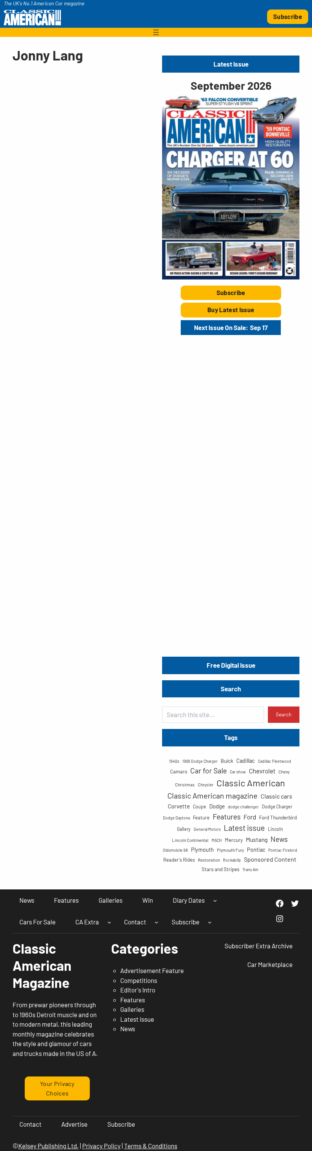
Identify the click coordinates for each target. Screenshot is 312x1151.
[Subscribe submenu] (210, 922)
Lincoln (275, 829)
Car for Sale (208, 770)
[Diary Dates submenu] (215, 900)
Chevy (284, 771)
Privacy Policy (101, 1145)
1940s (174, 761)
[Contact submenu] (156, 922)
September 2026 (231, 85)
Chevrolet (262, 771)
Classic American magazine (212, 795)
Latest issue (244, 827)
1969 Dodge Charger (200, 761)
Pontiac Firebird (282, 850)
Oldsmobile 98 (175, 850)
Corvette (179, 806)
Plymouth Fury (230, 850)
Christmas (185, 784)
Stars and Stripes (220, 869)
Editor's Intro (137, 990)
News (279, 839)
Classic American (250, 782)
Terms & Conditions (150, 1145)
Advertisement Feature (152, 970)
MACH (217, 840)
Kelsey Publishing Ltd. (48, 1145)
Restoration (209, 859)
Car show (238, 771)
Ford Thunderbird (278, 817)
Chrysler (205, 784)
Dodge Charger (277, 806)
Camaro (178, 771)
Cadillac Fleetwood (274, 761)
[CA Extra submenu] (109, 922)
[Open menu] (156, 32)
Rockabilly (232, 859)
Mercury (234, 840)
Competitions (138, 980)
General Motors (207, 829)
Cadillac (245, 760)
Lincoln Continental (190, 840)
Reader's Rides (179, 860)
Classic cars (276, 796)
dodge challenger (243, 806)
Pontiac (256, 849)
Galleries (132, 1009)
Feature (201, 817)
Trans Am (250, 869)
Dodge (217, 806)
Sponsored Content (270, 859)
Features (226, 816)
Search (283, 714)
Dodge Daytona (176, 817)
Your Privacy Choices (57, 1088)
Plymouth (202, 849)
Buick (227, 760)
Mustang (256, 839)
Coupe (199, 806)
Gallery (184, 829)
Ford (250, 817)
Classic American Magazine (42, 965)
